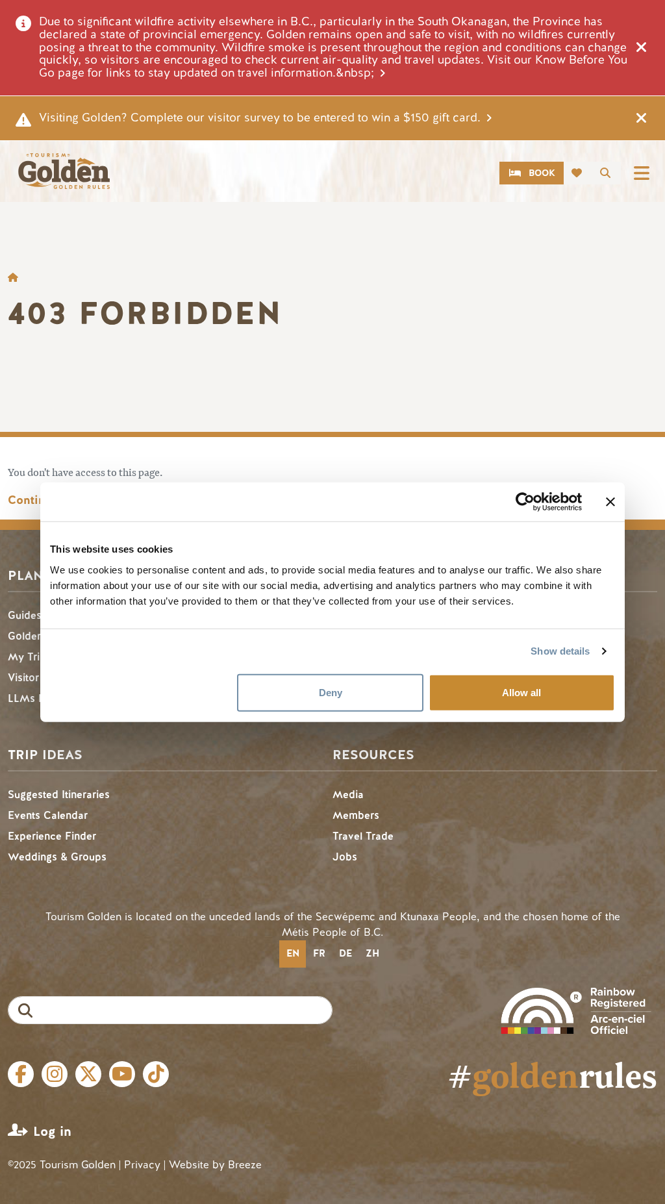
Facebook (21, 1074)
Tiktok (156, 1074)
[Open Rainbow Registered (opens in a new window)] (576, 1009)
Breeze (245, 1165)
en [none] (292, 953)
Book (542, 173)
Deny (330, 691)
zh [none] (372, 953)
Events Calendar (48, 815)
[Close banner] (610, 502)
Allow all (521, 691)
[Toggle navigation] (641, 173)
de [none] (345, 953)
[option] (319, 954)
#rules (552, 1074)
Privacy (142, 1165)
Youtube (122, 1074)
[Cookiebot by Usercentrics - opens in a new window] (525, 502)
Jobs (344, 857)
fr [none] (319, 953)
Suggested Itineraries (59, 794)
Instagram (55, 1074)
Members (355, 815)
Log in (52, 1131)
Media (348, 794)
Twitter (88, 1074)
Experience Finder (52, 836)
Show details (560, 651)
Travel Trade (363, 836)
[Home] (63, 171)
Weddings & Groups (57, 857)
